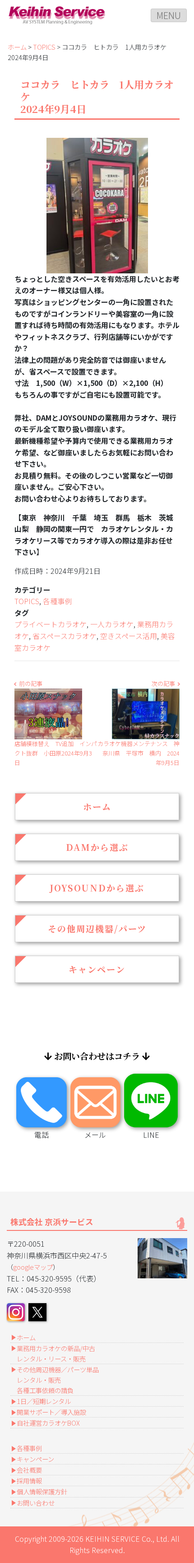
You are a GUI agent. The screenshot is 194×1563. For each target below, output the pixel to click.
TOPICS (44, 47)
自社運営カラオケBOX (48, 1422)
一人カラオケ (112, 624)
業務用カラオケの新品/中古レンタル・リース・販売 (56, 1353)
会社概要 (29, 1469)
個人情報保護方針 (42, 1491)
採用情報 (29, 1480)
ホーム (17, 47)
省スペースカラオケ (64, 635)
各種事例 (57, 601)
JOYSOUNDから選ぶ (97, 888)
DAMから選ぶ (97, 847)
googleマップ (33, 1267)
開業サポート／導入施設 (51, 1412)
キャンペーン (97, 969)
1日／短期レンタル (44, 1401)
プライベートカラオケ (50, 624)
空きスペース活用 (128, 635)
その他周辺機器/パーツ (97, 928)
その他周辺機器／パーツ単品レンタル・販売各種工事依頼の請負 (58, 1380)
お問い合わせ (36, 1502)
